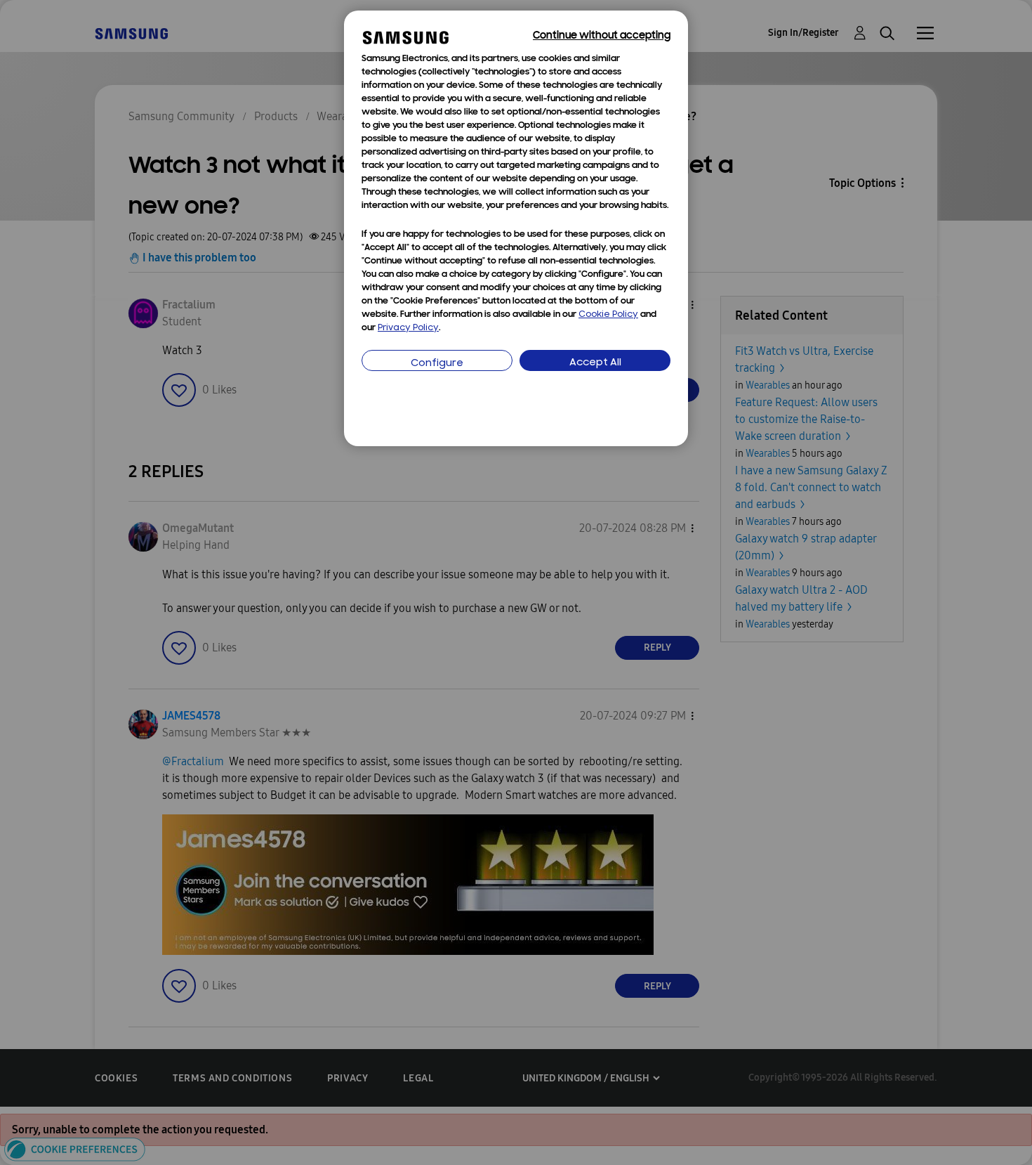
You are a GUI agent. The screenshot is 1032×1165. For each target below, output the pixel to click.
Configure (437, 363)
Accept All (595, 363)
